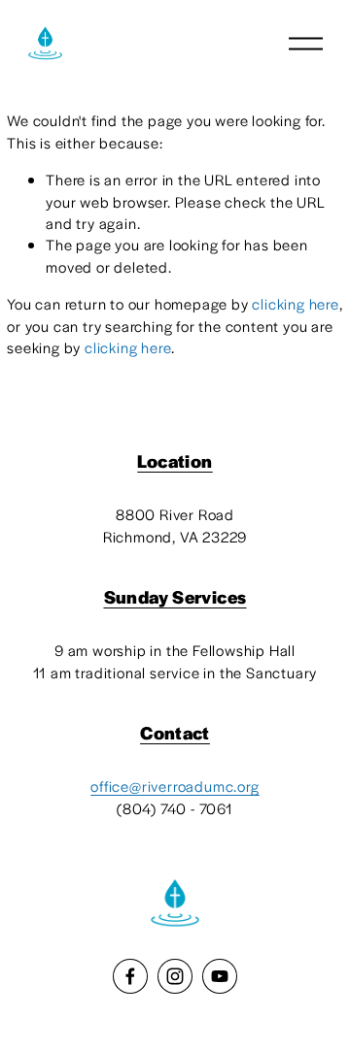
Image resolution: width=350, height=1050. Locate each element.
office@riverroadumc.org (174, 785)
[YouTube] (219, 976)
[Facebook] (130, 976)
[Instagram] (175, 976)
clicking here (295, 303)
